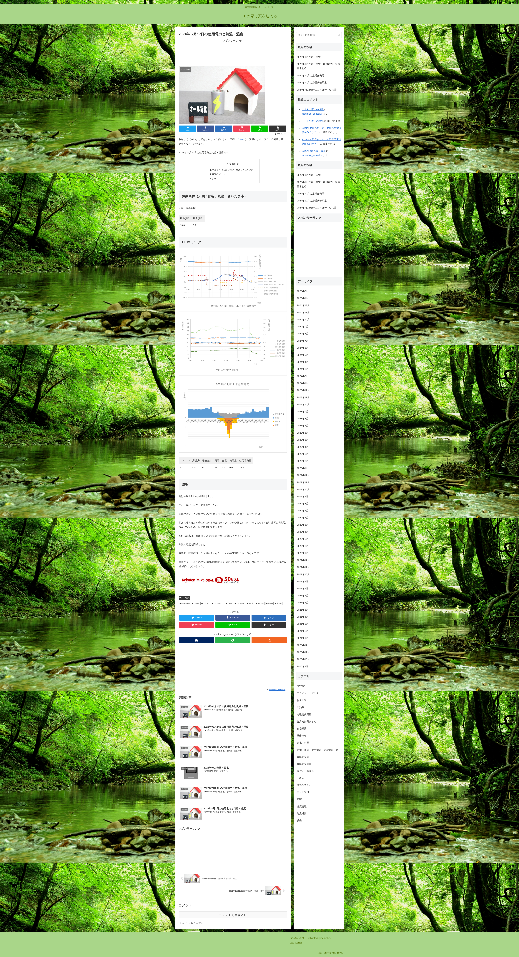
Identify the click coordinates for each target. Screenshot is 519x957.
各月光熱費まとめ (306, 721)
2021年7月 (302, 595)
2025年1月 (302, 298)
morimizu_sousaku (312, 113)
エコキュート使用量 (308, 693)
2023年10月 (303, 404)
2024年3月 (302, 369)
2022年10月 (303, 489)
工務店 (300, 778)
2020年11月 (303, 652)
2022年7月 (302, 510)
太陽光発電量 (304, 764)
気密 (299, 799)
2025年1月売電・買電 (309, 57)
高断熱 (270, 603)
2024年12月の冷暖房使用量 (312, 82)
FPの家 (196, 603)
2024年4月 (302, 362)
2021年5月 (302, 609)
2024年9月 (302, 326)
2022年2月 (302, 546)
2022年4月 (302, 531)
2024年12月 (303, 305)
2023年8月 (302, 418)
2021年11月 (303, 567)
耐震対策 (302, 813)
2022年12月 (303, 475)
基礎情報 (302, 735)
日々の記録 (185, 598)
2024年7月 (302, 340)
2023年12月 (303, 390)
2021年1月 (302, 638)
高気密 (279, 603)
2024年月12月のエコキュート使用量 (317, 89)
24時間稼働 (185, 603)
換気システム (304, 785)
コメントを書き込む (233, 915)
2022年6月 (302, 517)
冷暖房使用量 (304, 714)
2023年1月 (302, 468)
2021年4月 (302, 616)
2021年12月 (303, 560)
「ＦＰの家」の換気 (313, 109)
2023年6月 (302, 432)
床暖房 (250, 603)
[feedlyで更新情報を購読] (232, 640)
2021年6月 (302, 602)
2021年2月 (302, 630)
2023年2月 (302, 461)
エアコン (206, 603)
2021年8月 (302, 588)
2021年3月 (302, 623)
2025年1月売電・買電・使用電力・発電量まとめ (318, 66)
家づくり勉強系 (305, 771)
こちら (240, 139)
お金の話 (302, 700)
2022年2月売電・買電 (313, 151)
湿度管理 (260, 603)
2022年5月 (302, 524)
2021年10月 (303, 574)
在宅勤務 (302, 728)
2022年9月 (302, 496)
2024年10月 (303, 319)
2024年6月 (302, 347)
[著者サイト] (196, 640)
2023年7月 (302, 425)
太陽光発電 (240, 603)
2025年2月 (302, 291)
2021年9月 (302, 581)
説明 (214, 178)
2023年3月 (302, 454)
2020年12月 (303, 645)
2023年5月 (302, 439)
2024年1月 (302, 383)
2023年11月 (303, 397)
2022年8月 (302, 503)
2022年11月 (303, 482)
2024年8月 (302, 333)
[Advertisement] (233, 52)
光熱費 (229, 603)
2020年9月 (302, 666)
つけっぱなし (218, 603)
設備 (299, 820)
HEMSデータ (218, 174)
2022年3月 (302, 538)
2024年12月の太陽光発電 (310, 75)
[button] (339, 34)
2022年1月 (302, 553)
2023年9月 (302, 411)
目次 (228, 164)
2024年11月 (303, 312)
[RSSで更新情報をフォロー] (269, 640)
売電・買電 (303, 742)
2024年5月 (302, 354)
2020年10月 (303, 659)
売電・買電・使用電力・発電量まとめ (317, 749)
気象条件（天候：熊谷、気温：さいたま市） (233, 170)
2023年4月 (302, 446)
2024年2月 (302, 376)
